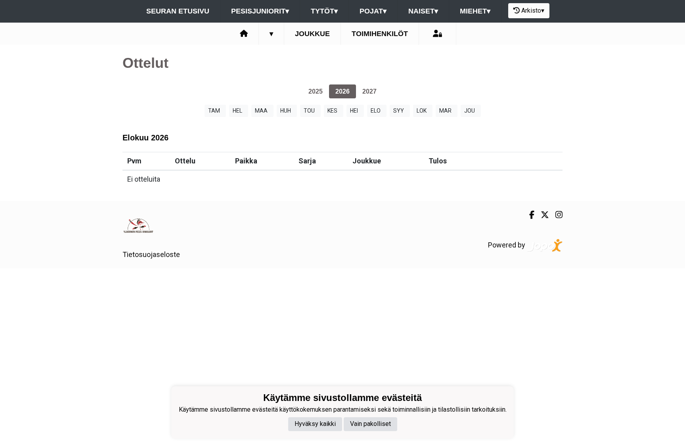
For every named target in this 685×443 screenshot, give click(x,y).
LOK (422, 110)
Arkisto (532, 10)
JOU (469, 110)
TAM (214, 110)
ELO (376, 110)
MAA (261, 110)
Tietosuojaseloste (151, 254)
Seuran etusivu (177, 11)
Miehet (475, 11)
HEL (237, 110)
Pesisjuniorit (260, 11)
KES (332, 110)
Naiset (423, 11)
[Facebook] (528, 215)
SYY (398, 110)
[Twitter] (541, 215)
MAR (445, 110)
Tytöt (324, 11)
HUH (285, 110)
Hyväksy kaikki (315, 424)
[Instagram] (556, 215)
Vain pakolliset (370, 424)
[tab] (315, 91)
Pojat (373, 11)
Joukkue (312, 34)
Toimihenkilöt (380, 34)
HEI (354, 110)
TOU (309, 110)
